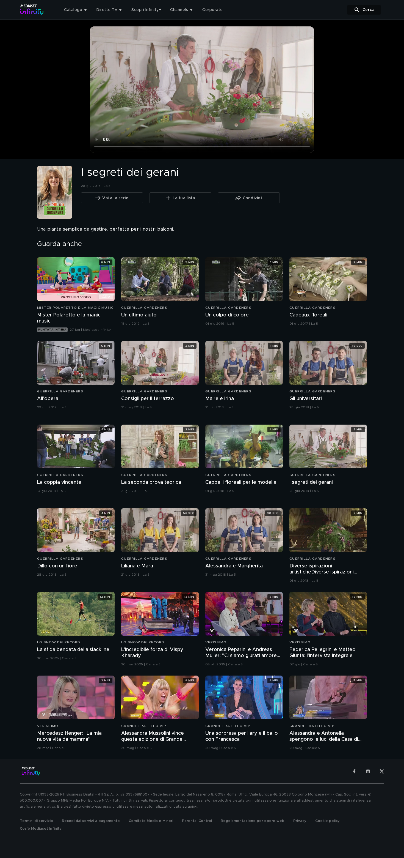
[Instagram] (368, 771)
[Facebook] (354, 771)
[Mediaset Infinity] (32, 9)
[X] (381, 771)
